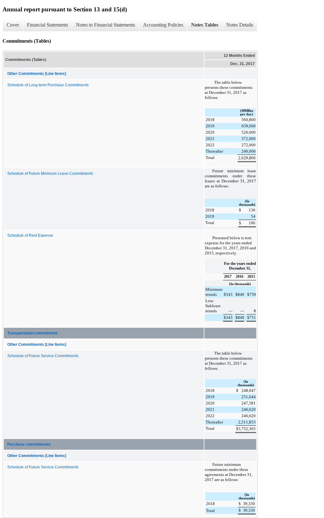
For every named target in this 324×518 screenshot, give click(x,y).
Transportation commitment (32, 333)
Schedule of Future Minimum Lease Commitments (50, 173)
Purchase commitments (29, 444)
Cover (13, 24)
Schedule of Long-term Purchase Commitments (48, 85)
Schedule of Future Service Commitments (42, 356)
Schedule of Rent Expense (30, 235)
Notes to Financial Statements (105, 24)
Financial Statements (47, 24)
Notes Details (239, 24)
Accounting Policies (163, 24)
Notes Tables (204, 24)
